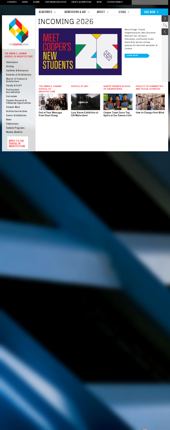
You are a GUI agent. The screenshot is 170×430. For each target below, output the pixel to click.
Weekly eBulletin (14, 132)
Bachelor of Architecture (18, 75)
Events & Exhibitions (81, 2)
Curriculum (11, 96)
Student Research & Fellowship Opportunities (18, 101)
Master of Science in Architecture (16, 80)
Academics (45, 12)
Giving (25, 2)
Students (12, 2)
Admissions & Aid (75, 12)
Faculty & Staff (14, 85)
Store (122, 12)
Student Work (13, 107)
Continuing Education (55, 2)
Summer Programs (15, 128)
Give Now (149, 12)
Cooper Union (18, 32)
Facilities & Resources (17, 71)
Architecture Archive (16, 111)
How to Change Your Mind (150, 113)
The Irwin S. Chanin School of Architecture (18, 55)
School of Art (79, 86)
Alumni (36, 2)
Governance (12, 62)
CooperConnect (115, 2)
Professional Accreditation (13, 91)
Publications (12, 124)
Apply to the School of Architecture (17, 144)
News (99, 2)
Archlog (10, 66)
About (101, 12)
